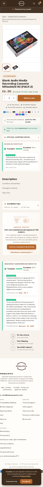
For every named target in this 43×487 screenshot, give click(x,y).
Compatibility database (8, 402)
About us (3, 419)
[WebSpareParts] (21, 3)
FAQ (1, 423)
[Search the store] (34, 3)
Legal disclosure (5, 448)
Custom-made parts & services (21, 247)
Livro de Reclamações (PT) (9, 456)
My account (26, 419)
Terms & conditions (7, 444)
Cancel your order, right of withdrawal (13, 439)
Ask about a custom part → (22, 252)
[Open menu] (4, 3)
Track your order (28, 411)
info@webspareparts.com (12, 395)
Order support (27, 407)
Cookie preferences (7, 452)
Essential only (11, 481)
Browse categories (6, 407)
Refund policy (5, 431)
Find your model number (31, 415)
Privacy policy (5, 435)
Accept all (26, 481)
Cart (1, 415)
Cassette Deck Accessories (17, 16)
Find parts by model (23, 9)
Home (4, 16)
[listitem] (6, 68)
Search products (6, 411)
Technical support (28, 402)
